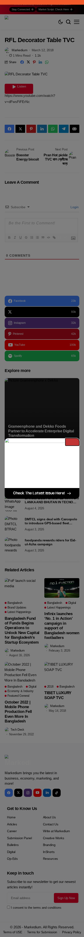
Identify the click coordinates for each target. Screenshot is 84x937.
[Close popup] (72, 442)
